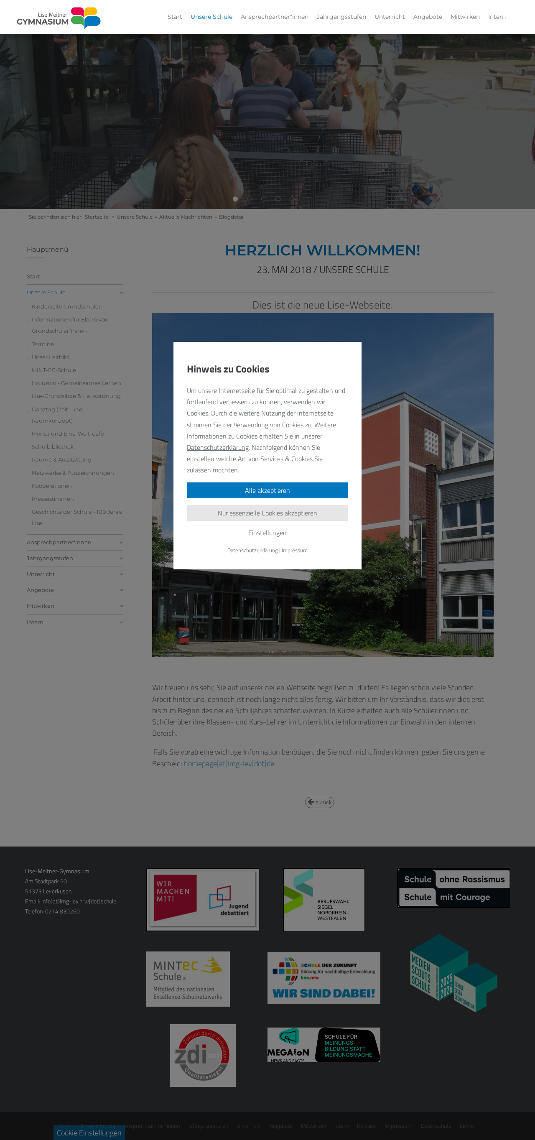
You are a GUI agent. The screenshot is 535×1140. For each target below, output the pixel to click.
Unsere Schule (211, 16)
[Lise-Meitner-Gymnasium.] (59, 18)
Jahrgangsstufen (341, 16)
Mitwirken (465, 16)
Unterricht (389, 16)
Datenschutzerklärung (218, 447)
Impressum (295, 550)
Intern (497, 16)
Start (175, 16)
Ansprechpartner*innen (274, 16)
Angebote (427, 16)
